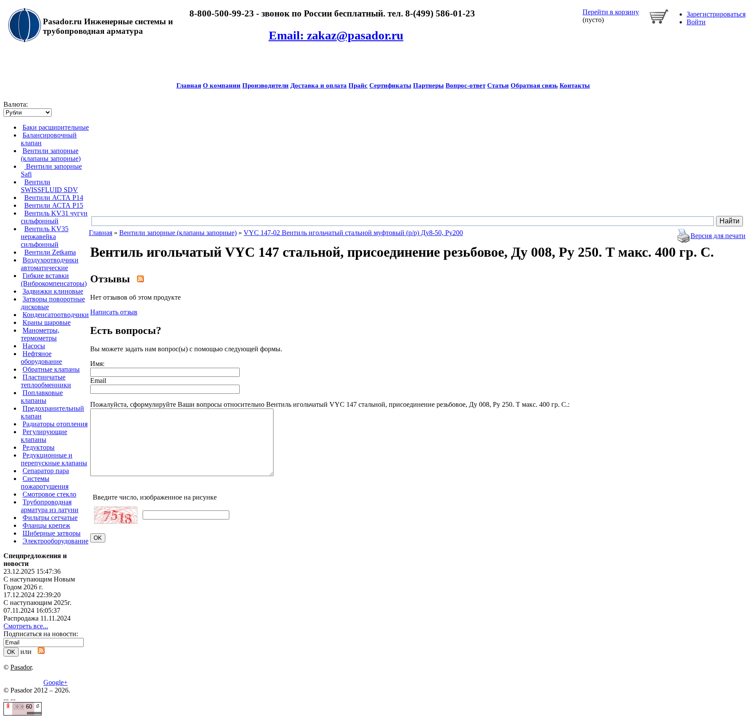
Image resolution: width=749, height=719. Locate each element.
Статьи (498, 85)
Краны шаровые (47, 322)
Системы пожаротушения (44, 482)
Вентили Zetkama (50, 252)
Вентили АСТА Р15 (53, 205)
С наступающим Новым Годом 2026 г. (39, 583)
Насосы (34, 346)
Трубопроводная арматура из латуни (49, 505)
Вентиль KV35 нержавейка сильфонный (44, 236)
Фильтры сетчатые (50, 517)
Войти (696, 22)
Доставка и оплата (318, 85)
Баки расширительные (56, 127)
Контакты (575, 85)
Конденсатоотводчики (56, 314)
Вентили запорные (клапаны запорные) (51, 154)
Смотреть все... (25, 626)
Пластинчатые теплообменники (46, 381)
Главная (188, 85)
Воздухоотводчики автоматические (49, 263)
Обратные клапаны (51, 369)
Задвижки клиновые (53, 291)
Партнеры (428, 85)
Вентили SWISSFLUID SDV (49, 185)
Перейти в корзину (611, 12)
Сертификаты (390, 85)
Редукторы (39, 447)
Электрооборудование (55, 541)
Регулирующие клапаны (44, 435)
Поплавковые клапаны (42, 396)
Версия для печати (718, 235)
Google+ (55, 682)
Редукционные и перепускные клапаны (54, 459)
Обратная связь (534, 85)
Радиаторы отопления (55, 424)
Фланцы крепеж (46, 525)
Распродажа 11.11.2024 (37, 618)
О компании (222, 85)
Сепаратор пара (46, 470)
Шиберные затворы (52, 533)
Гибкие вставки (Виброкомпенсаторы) (54, 279)
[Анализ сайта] (22, 713)
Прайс (358, 85)
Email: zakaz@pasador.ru (336, 35)
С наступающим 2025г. (37, 602)
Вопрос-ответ (465, 85)
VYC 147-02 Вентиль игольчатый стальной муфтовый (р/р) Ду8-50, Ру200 (353, 232)
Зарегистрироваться (716, 14)
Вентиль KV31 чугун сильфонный (54, 217)
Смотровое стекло (49, 494)
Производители (265, 85)
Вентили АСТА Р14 (53, 197)
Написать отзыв (113, 312)
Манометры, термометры (40, 334)
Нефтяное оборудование (41, 357)
